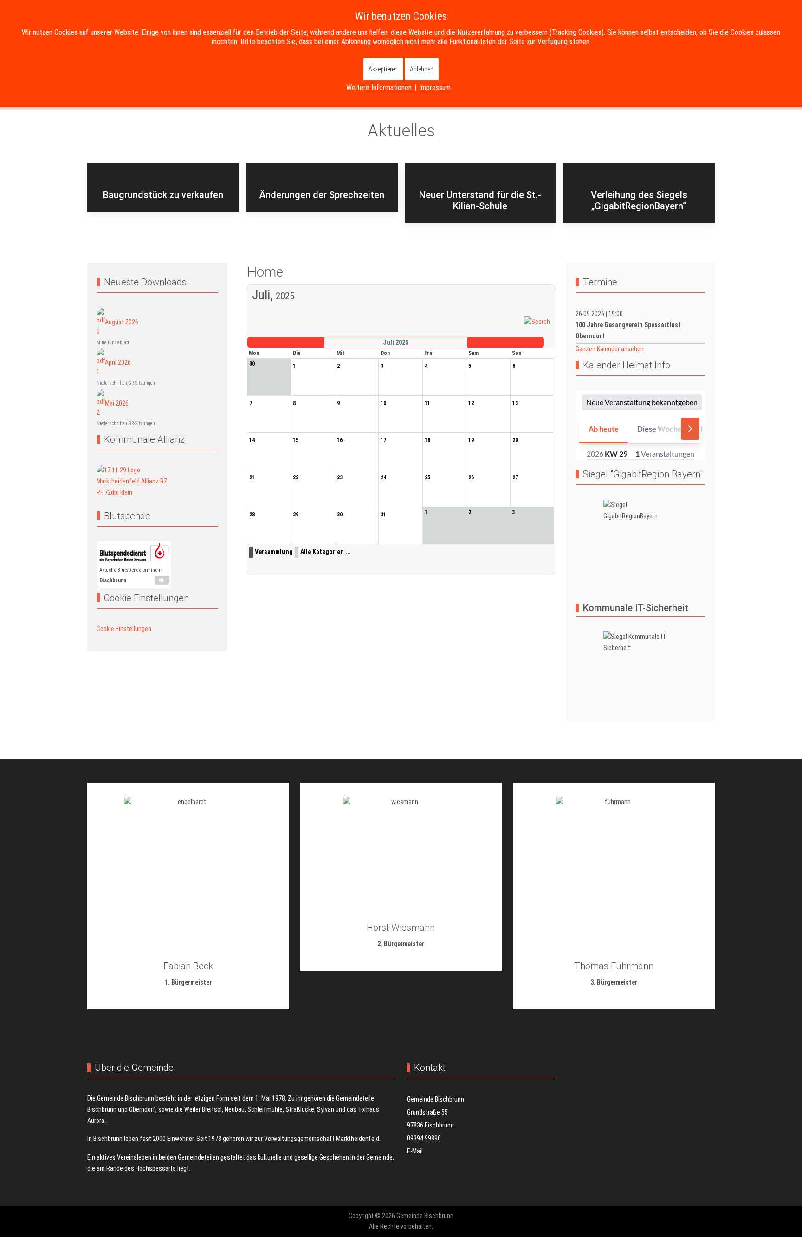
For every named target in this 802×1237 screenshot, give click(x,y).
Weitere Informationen (379, 87)
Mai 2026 (117, 402)
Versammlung (274, 551)
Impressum (435, 87)
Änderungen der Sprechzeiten (321, 194)
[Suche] (537, 321)
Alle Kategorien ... (325, 551)
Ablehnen (421, 69)
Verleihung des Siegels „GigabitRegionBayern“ (639, 200)
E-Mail (415, 1151)
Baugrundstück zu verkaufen (163, 194)
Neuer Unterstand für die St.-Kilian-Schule (480, 200)
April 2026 (118, 362)
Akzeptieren (383, 69)
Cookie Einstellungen (124, 628)
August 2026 (121, 321)
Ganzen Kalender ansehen (610, 349)
